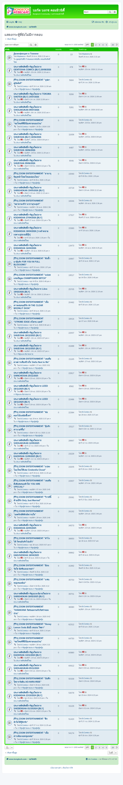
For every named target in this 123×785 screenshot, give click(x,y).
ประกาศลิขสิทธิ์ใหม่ (23, 75)
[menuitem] (18, 22)
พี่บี (21, 72)
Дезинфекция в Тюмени (26, 53)
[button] (87, 45)
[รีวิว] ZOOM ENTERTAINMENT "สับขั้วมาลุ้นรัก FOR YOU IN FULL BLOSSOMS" (32, 261)
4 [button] (102, 44)
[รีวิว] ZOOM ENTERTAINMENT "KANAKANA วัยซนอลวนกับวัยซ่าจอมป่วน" (31, 610)
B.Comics (24, 86)
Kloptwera (21, 56)
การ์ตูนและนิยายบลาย (24, 354)
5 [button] (106, 44)
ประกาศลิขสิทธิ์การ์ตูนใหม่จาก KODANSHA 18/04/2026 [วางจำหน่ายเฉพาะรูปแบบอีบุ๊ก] (31, 231)
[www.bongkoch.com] (19, 10)
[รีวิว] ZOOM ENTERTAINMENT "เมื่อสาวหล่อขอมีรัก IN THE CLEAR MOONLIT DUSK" (31, 305)
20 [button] (113, 44)
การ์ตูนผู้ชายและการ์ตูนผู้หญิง (29, 89)
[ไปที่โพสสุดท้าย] (91, 54)
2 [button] (95, 44)
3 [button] (99, 44)
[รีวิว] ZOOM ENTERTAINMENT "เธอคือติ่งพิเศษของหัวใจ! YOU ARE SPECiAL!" (32, 483)
